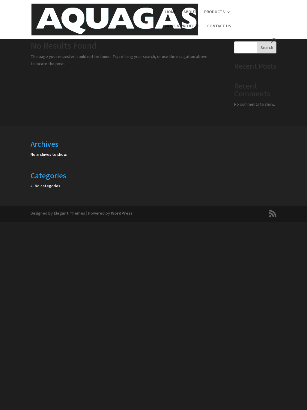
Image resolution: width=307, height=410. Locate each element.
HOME (170, 12)
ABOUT (190, 12)
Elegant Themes (69, 213)
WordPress (122, 213)
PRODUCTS (214, 12)
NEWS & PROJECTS (182, 26)
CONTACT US (219, 26)
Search (267, 48)
